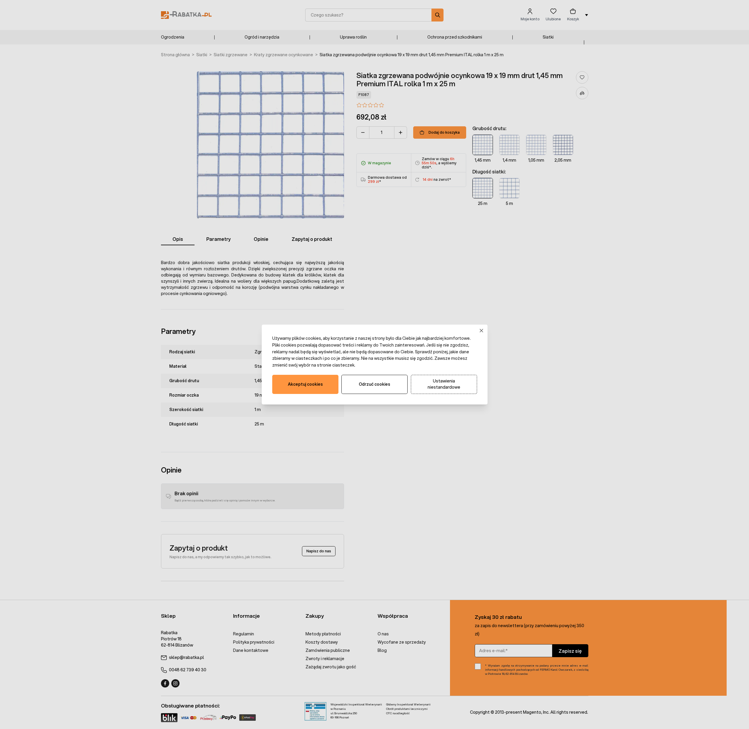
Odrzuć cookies (374, 384)
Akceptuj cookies (305, 384)
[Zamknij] (481, 331)
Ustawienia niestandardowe (444, 384)
